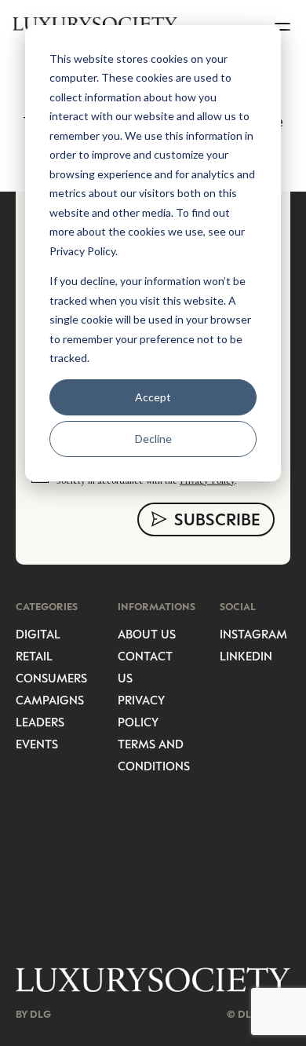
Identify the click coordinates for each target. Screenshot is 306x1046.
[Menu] (284, 23)
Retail (34, 656)
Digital (38, 634)
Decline (153, 438)
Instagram (253, 634)
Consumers (51, 678)
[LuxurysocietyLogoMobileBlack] (95, 23)
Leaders (40, 722)
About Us (147, 634)
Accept (153, 397)
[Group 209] (153, 979)
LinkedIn (246, 656)
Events (37, 744)
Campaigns (50, 700)
